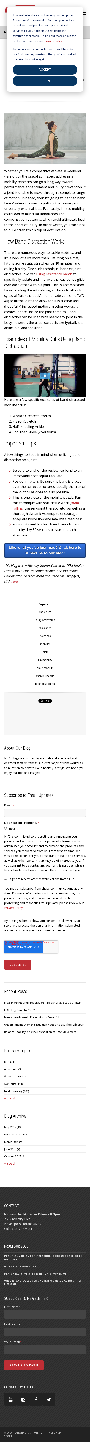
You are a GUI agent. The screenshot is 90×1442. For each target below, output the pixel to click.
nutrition (12, 1069)
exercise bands (45, 676)
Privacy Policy (53, 41)
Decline (45, 81)
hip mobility (45, 660)
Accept (45, 69)
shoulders (45, 612)
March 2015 (13, 1142)
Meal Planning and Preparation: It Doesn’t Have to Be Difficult (42, 1003)
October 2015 (14, 1156)
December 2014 (15, 1134)
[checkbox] (45, 828)
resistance (45, 628)
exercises (45, 636)
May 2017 (12, 1127)
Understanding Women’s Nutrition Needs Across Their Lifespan (44, 1024)
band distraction (45, 684)
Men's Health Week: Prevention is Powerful (31, 1017)
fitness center (16, 1076)
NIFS (10, 1062)
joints (45, 652)
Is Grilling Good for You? (19, 1010)
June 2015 (12, 1149)
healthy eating (16, 1091)
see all (11, 1098)
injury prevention (45, 620)
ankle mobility (45, 668)
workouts (13, 1084)
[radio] (45, 828)
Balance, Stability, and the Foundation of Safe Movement (40, 1032)
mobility (45, 644)
